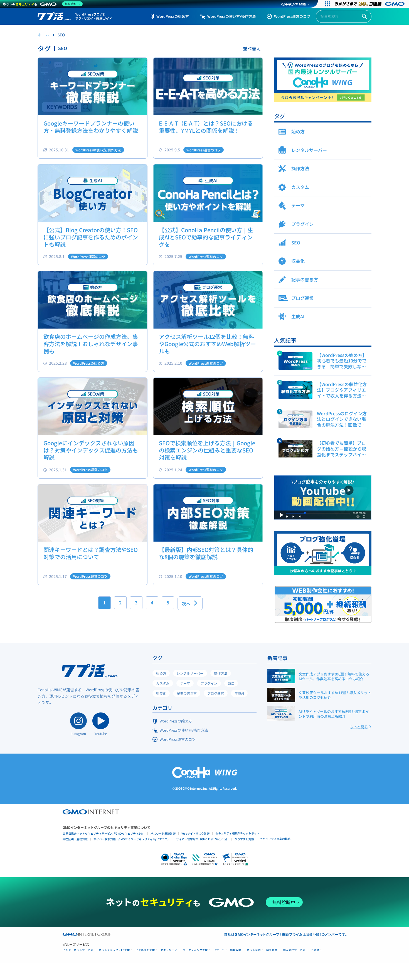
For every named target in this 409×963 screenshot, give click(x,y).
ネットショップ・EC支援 (114, 950)
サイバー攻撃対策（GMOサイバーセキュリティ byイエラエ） (131, 839)
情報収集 (235, 950)
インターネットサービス (78, 950)
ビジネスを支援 (145, 950)
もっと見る (359, 726)
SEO (231, 683)
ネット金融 (254, 950)
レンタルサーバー (190, 673)
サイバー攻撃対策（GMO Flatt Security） (202, 839)
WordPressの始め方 (172, 16)
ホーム (43, 34)
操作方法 (220, 673)
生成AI (239, 693)
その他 (315, 950)
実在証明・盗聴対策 (75, 839)
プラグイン (209, 683)
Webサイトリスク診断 (195, 833)
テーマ (185, 683)
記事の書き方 (187, 693)
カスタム (162, 683)
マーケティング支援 (195, 950)
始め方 (161, 673)
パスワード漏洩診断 (163, 833)
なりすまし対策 (244, 839)
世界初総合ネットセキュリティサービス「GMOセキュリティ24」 (104, 833)
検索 (364, 16)
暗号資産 (271, 950)
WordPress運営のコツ (292, 16)
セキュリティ (169, 950)
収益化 (161, 693)
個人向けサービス (294, 950)
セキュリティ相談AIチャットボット (237, 833)
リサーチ (219, 950)
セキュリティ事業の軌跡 (275, 839)
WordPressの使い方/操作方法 (231, 16)
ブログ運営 (215, 693)
